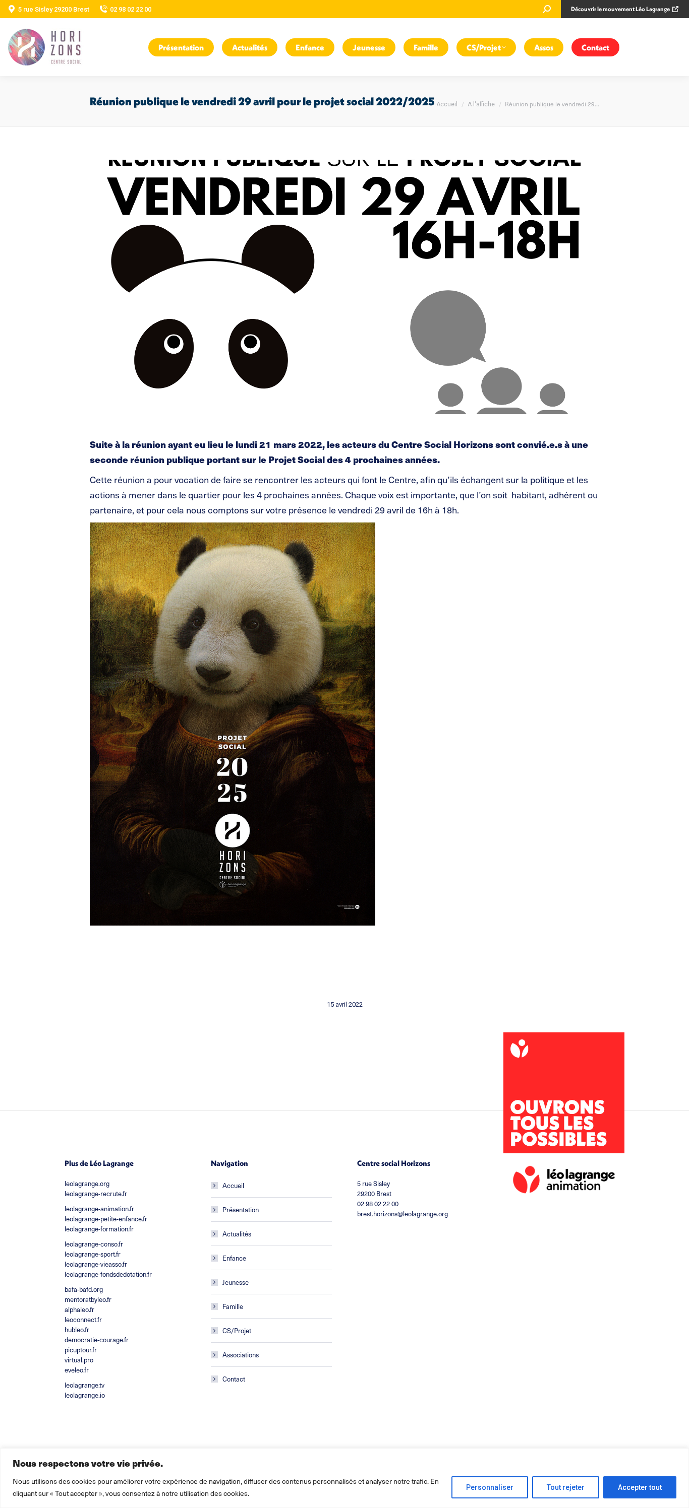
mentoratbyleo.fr (88, 1299)
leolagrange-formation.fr (99, 1228)
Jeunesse (235, 1282)
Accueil (233, 1185)
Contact (233, 1379)
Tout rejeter (566, 1487)
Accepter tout (640, 1487)
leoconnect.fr (83, 1319)
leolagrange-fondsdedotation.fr (108, 1274)
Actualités (236, 1233)
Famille (232, 1306)
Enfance (234, 1258)
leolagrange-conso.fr (94, 1244)
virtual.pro (79, 1359)
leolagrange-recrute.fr (96, 1193)
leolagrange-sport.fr (93, 1254)
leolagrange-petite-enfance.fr (106, 1218)
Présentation (240, 1209)
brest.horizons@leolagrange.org (402, 1213)
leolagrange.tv (84, 1385)
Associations (240, 1354)
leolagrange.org (87, 1183)
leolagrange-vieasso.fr (96, 1264)
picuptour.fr (81, 1349)
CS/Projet (236, 1330)
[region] (344, 1478)
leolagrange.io (85, 1395)
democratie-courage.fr (97, 1339)
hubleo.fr (77, 1329)
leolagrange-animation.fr (99, 1208)
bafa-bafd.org (84, 1289)
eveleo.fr (77, 1369)
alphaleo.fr (79, 1309)
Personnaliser (489, 1487)
